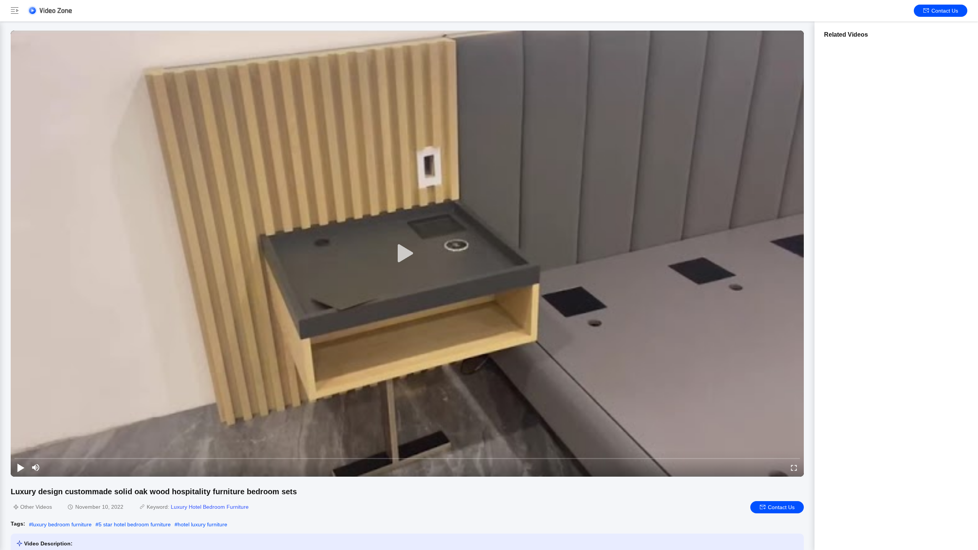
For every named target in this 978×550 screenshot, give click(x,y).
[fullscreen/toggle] (794, 467)
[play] (407, 253)
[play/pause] (20, 467)
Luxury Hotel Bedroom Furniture (210, 507)
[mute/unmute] (36, 467)
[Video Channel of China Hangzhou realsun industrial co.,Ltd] (50, 10)
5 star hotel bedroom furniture (135, 524)
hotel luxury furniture (202, 524)
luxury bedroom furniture (62, 524)
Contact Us (944, 11)
